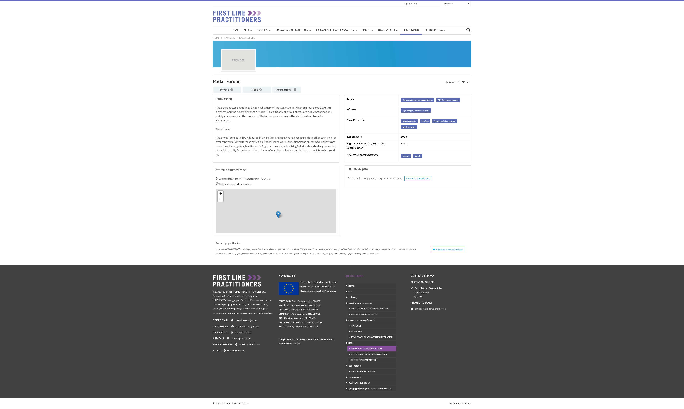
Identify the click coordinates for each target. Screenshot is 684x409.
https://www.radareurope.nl (235, 184)
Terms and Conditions (460, 403)
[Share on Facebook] (459, 81)
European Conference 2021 (366, 348)
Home (235, 30)
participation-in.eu (250, 344)
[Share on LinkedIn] (468, 81)
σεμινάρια (356, 331)
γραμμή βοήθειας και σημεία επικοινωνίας (369, 388)
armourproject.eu (241, 338)
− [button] (220, 198)
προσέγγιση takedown (363, 371)
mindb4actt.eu (243, 332)
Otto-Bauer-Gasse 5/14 (428, 288)
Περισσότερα (434, 30)
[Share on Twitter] (463, 81)
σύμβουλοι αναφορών (359, 383)
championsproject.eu (247, 326)
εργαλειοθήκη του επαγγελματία (369, 309)
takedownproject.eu (246, 320)
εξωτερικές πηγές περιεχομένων (369, 354)
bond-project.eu (236, 350)
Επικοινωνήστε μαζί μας (417, 178)
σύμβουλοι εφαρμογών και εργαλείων (372, 337)
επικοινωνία (411, 30)
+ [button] (220, 193)
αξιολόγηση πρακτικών (364, 314)
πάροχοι (356, 326)
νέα (246, 30)
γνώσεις (262, 30)
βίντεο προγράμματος (364, 360)
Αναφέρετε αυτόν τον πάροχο (449, 249)
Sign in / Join (410, 3)
